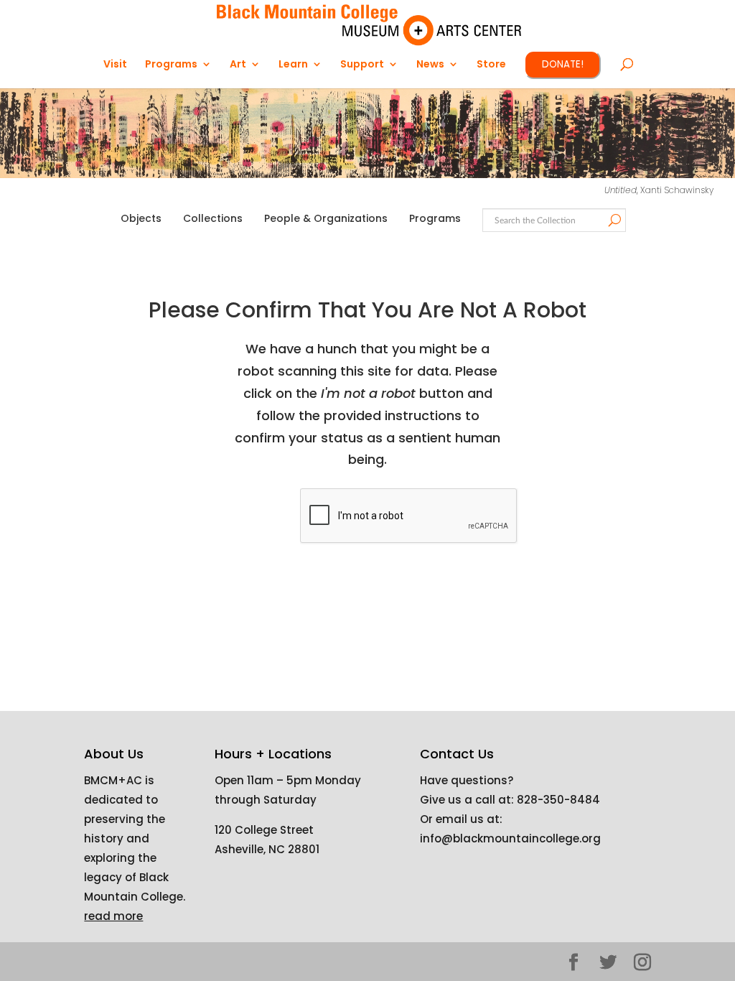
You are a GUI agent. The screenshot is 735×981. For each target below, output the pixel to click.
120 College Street (264, 829)
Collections (213, 218)
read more (113, 916)
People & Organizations (326, 218)
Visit (115, 65)
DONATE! (563, 64)
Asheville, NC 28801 (267, 849)
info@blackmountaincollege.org (510, 838)
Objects (141, 218)
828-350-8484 (558, 799)
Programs (435, 218)
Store (491, 65)
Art (238, 65)
